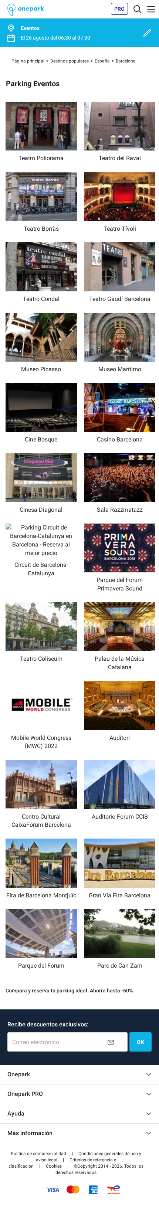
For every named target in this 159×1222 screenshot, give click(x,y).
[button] (38, 1153)
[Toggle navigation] (137, 8)
